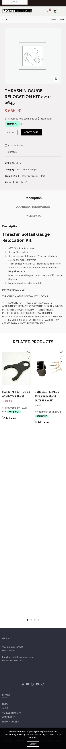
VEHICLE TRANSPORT (12, 713)
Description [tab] (33, 198)
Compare (12, 152)
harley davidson (29, 176)
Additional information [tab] (33, 207)
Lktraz (42, 176)
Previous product (54, 19)
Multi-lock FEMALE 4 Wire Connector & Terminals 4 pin (47, 396)
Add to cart (31, 132)
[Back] (4, 19)
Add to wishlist (15, 145)
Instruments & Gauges (26, 169)
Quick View (28, 362)
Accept (33, 744)
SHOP (5, 708)
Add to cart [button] (11, 418)
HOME (5, 704)
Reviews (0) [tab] (33, 216)
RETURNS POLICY (10, 721)
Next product (61, 19)
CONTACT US (8, 717)
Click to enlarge (56, 79)
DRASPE (15, 176)
